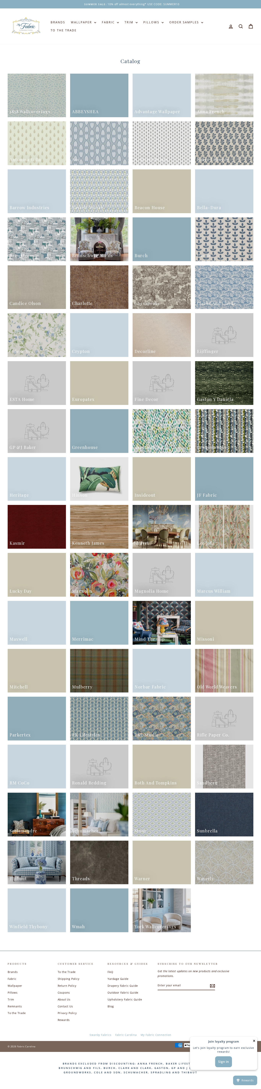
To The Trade (64, 30)
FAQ (110, 972)
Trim (130, 22)
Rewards (64, 1020)
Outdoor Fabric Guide (123, 992)
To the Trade (17, 1013)
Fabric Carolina (126, 1035)
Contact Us (65, 1006)
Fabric (109, 22)
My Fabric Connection (156, 1035)
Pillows (152, 22)
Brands (58, 22)
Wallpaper (82, 22)
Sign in (223, 1062)
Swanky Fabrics (100, 1035)
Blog (111, 1006)
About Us (64, 999)
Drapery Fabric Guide (123, 985)
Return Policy (67, 985)
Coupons (64, 992)
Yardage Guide (118, 979)
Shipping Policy (68, 979)
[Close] (254, 1041)
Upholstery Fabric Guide (125, 999)
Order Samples (184, 22)
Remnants (15, 1006)
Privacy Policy (67, 1013)
